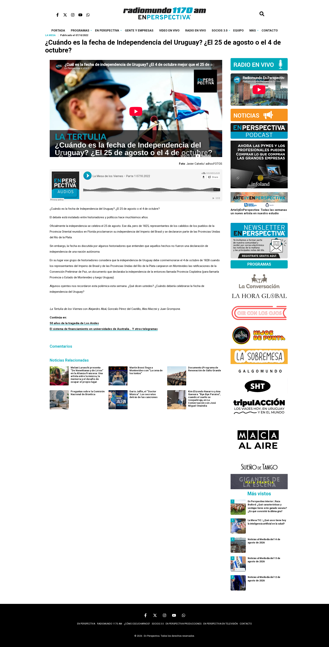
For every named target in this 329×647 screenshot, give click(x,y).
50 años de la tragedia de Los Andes (74, 323)
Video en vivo (169, 30)
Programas (80, 30)
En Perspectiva (107, 30)
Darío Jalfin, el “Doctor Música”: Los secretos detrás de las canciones (143, 394)
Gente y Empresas (139, 30)
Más (252, 30)
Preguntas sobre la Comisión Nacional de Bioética (88, 393)
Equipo (238, 30)
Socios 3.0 (220, 30)
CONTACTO (246, 623)
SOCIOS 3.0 (158, 623)
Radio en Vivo (195, 30)
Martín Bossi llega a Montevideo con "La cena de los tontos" (146, 370)
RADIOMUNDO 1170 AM (109, 623)
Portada (58, 30)
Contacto (270, 30)
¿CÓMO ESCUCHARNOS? (137, 623)
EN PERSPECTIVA (86, 623)
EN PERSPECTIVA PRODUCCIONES (183, 623)
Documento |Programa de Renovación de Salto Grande (204, 369)
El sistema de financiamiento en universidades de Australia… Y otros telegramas (104, 329)
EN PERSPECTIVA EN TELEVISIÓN (220, 623)
